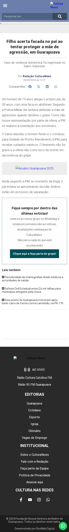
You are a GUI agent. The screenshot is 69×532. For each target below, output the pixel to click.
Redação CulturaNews (37, 76)
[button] (5, 5)
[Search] (60, 16)
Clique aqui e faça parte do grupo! (34, 253)
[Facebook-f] (21, 500)
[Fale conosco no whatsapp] (63, 526)
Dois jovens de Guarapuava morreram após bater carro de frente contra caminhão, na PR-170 (32, 301)
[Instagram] (39, 500)
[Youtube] (30, 500)
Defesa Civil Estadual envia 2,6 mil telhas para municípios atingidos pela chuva (31, 290)
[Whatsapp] (48, 500)
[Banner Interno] (34, 168)
